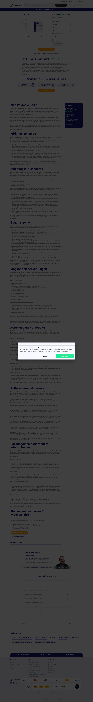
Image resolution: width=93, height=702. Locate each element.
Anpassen (45, 356)
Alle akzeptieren (64, 356)
